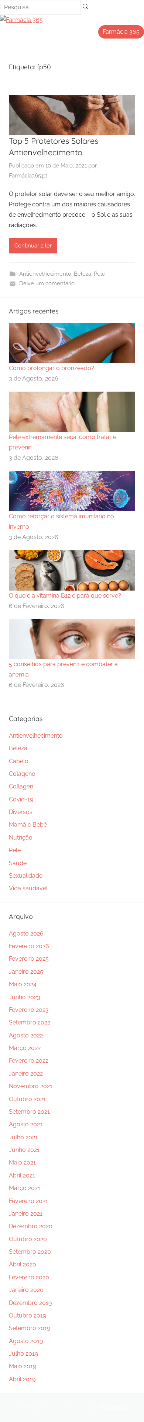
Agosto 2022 (26, 1035)
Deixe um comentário (47, 283)
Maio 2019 (22, 1366)
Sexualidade (25, 875)
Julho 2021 (23, 1137)
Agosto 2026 (26, 933)
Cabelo (18, 761)
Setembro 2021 (29, 1111)
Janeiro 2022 (26, 1073)
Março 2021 (24, 1188)
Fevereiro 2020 (29, 1277)
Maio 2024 (23, 984)
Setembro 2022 (29, 1022)
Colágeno (22, 773)
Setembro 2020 (30, 1251)
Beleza (82, 273)
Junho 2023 (24, 997)
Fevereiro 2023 (29, 1009)
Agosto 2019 (26, 1341)
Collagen (21, 786)
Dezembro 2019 (30, 1302)
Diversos (20, 811)
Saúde (18, 863)
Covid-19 (21, 799)
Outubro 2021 (27, 1099)
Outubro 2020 (28, 1239)
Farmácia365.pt (28, 175)
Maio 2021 (22, 1162)
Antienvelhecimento (45, 273)
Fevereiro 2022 (28, 1060)
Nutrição (20, 837)
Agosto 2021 (25, 1124)
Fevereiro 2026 (29, 946)
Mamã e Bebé (28, 824)
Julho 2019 (23, 1353)
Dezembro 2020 (30, 1226)
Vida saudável (28, 888)
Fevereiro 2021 (28, 1201)
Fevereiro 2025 (29, 958)
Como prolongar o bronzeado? (51, 368)
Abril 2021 (22, 1175)
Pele (99, 273)
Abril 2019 (22, 1379)
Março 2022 (25, 1047)
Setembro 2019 (29, 1328)
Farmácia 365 (121, 31)
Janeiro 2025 (26, 971)
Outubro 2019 (27, 1315)
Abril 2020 (22, 1264)
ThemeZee (116, 1407)
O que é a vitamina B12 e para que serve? (65, 595)
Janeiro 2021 (25, 1213)
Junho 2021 (24, 1149)
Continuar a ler (33, 245)
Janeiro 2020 (26, 1289)
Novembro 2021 (30, 1086)
